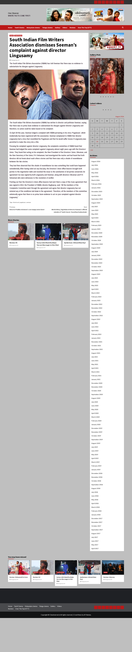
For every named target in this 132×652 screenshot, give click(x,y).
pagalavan (23, 202)
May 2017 (94, 562)
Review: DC (13, 243)
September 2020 (97, 411)
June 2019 (94, 468)
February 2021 (96, 392)
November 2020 (96, 404)
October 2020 (96, 407)
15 (121, 150)
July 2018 (94, 509)
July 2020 (94, 419)
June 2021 (94, 377)
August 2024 (95, 265)
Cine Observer (13, 13)
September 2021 (97, 366)
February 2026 (96, 201)
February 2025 (96, 242)
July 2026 (94, 182)
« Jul (91, 167)
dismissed (16, 202)
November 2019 (96, 449)
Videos (65, 28)
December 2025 (96, 208)
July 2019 (94, 464)
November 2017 (96, 539)
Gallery (57, 28)
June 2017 (94, 558)
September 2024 (97, 261)
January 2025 (95, 246)
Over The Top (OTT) (85, 28)
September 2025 (97, 216)
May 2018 (94, 516)
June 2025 (94, 227)
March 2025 (95, 238)
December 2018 (96, 490)
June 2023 (94, 298)
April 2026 (94, 193)
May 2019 (94, 471)
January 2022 (95, 355)
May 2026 (94, 190)
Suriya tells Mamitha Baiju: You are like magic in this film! (48, 244)
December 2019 (96, 445)
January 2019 (95, 486)
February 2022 (96, 351)
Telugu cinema (47, 28)
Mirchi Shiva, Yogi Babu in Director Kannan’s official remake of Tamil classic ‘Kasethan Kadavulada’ (69, 209)
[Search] (123, 27)
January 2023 (95, 317)
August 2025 (95, 220)
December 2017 (96, 535)
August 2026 (95, 178)
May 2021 (94, 381)
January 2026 (95, 205)
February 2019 (96, 483)
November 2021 (96, 359)
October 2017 (96, 543)
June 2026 (94, 186)
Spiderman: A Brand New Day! (75, 243)
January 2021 (95, 396)
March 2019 (95, 479)
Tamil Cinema (19, 28)
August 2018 (95, 505)
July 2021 (94, 374)
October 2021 (96, 362)
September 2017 (97, 547)
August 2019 (95, 460)
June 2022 (94, 344)
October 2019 (96, 453)
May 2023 (94, 302)
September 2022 (97, 332)
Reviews (72, 28)
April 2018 (94, 520)
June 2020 (94, 423)
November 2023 (96, 280)
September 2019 (97, 456)
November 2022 (96, 325)
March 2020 (95, 434)
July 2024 (94, 268)
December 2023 (96, 276)
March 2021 (95, 389)
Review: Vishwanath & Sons (18, 594)
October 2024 (96, 257)
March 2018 (95, 524)
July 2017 (94, 554)
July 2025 (94, 223)
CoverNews (78, 632)
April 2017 (94, 565)
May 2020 (94, 426)
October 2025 (96, 212)
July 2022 (94, 340)
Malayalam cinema (33, 28)
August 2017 (95, 550)
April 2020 (94, 430)
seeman (28, 202)
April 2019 (94, 475)
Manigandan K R (15, 60)
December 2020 (96, 400)
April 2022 (94, 347)
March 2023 (95, 310)
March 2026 (95, 197)
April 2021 (94, 385)
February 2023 (96, 314)
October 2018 (96, 498)
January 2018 (95, 532)
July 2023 (94, 295)
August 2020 (95, 415)
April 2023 (94, 306)
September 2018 (97, 501)
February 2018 (96, 528)
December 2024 (96, 250)
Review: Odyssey (109, 594)
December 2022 (96, 321)
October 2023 (96, 283)
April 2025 (94, 235)
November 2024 (96, 253)
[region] (107, 79)
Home (10, 28)
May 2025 (94, 231)
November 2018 (96, 494)
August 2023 (95, 291)
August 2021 (95, 370)
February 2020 (96, 438)
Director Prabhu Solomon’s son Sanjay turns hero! (26, 208)
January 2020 (95, 441)
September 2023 (97, 287)
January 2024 (95, 272)
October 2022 (96, 329)
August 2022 (95, 336)
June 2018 (94, 513)
